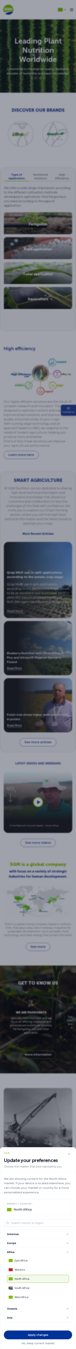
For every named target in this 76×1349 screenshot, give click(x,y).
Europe (11, 1243)
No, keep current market (38, 1343)
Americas (13, 1234)
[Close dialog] (69, 1154)
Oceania (12, 1308)
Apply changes (38, 1335)
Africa (10, 1252)
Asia (9, 1317)
